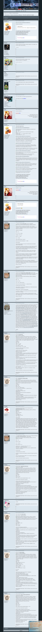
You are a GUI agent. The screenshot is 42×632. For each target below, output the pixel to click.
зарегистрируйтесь (33, 27)
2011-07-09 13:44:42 (21, 109)
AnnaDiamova (6, 500)
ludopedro (5, 376)
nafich (5, 57)
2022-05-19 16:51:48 (21, 303)
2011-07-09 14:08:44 (21, 186)
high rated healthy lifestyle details (20, 307)
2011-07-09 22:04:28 (21, 201)
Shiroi (5, 109)
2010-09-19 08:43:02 (21, 57)
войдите (28, 27)
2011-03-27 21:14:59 (21, 80)
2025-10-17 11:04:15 (21, 464)
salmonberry (6, 271)
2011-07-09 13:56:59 (21, 124)
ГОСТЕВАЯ (12, 8)
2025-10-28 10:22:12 (21, 500)
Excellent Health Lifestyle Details (27, 327)
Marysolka (5, 80)
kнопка (24, 8)
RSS (23, 10)
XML (21, 10)
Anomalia (5, 406)
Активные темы (18, 10)
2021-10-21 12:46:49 (21, 271)
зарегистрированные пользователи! (34, 629)
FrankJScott (6, 303)
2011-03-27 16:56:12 (21, 72)
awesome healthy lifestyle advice (20, 310)
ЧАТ (26, 8)
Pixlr (20, 8)
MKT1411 (5, 42)
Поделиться (17, 57)
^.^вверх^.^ (21, 630)
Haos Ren (5, 124)
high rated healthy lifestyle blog (25, 316)
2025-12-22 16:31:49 (21, 512)
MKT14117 (7, 54)
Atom (25, 10)
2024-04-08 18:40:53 (21, 376)
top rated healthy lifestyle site (33, 326)
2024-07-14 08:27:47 (21, 406)
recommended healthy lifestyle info (28, 319)
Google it (17, 329)
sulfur (5, 72)
